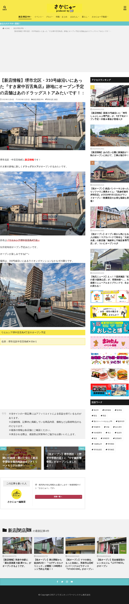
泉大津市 (118, 427)
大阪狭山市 (98, 444)
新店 (56, 99)
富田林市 (118, 438)
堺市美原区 (98, 450)
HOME (7, 28)
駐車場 (119, 410)
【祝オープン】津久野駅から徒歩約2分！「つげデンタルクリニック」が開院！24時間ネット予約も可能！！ (48, 564)
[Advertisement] (64, 51)
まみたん (74, 17)
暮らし (85, 17)
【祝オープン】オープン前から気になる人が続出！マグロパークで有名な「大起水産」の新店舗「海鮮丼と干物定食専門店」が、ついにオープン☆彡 (109, 239)
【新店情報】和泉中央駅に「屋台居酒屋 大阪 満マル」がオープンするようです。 (17, 562)
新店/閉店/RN (24, 17)
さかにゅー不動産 (99, 17)
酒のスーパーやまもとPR (103, 421)
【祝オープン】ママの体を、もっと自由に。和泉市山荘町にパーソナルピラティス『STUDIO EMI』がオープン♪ (80, 564)
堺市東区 (111, 450)
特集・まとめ (61, 17)
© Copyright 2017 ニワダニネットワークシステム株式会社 (64, 595)
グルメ (49, 17)
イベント (38, 17)
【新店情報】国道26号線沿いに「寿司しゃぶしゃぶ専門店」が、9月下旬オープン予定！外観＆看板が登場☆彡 (109, 116)
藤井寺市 (121, 421)
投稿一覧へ (58, 496)
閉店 (104, 416)
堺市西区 (111, 444)
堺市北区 (50, 99)
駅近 (95, 416)
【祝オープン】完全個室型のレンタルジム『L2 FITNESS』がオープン (111, 562)
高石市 (96, 410)
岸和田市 (106, 438)
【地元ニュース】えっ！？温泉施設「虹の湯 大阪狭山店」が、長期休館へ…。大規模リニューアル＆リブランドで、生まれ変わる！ (109, 281)
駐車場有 (107, 410)
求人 (109, 433)
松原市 (119, 433)
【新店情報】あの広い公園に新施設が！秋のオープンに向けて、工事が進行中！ (109, 154)
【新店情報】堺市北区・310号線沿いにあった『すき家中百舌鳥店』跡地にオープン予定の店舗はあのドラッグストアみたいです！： (62, 31)
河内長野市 (98, 433)
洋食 (107, 427)
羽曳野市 (97, 427)
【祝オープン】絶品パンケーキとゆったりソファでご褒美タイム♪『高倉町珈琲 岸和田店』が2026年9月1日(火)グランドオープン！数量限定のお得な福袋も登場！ (109, 194)
